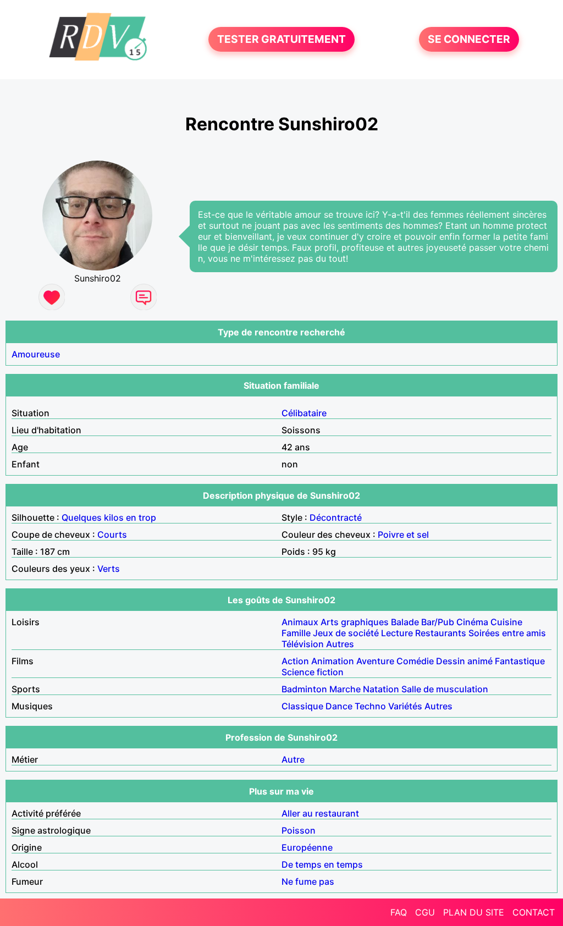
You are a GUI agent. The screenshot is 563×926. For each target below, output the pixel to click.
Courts (112, 534)
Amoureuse (36, 354)
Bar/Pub (437, 621)
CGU (425, 912)
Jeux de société (346, 632)
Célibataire (304, 412)
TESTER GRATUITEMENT (281, 39)
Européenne (307, 847)
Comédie (415, 660)
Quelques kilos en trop (109, 517)
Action (295, 660)
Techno (370, 706)
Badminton (304, 689)
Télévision (303, 643)
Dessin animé (464, 660)
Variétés (405, 706)
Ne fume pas (308, 881)
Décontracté (336, 517)
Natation (381, 689)
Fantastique (520, 660)
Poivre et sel (403, 534)
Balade (405, 621)
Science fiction (313, 671)
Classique (302, 706)
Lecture (397, 632)
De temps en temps (322, 864)
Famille (296, 632)
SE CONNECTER (469, 39)
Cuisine (506, 621)
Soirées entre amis (507, 632)
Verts (108, 568)
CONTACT (533, 912)
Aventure (375, 660)
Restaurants (440, 632)
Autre (293, 759)
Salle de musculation (444, 689)
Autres (340, 643)
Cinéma (472, 621)
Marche (345, 689)
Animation (332, 660)
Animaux (300, 621)
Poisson (299, 830)
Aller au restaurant (320, 813)
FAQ (398, 912)
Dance (338, 706)
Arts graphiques (355, 621)
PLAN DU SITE (473, 912)
